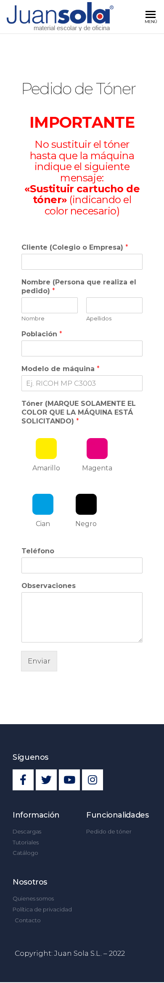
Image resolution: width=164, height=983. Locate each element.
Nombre (33, 318)
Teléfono (37, 551)
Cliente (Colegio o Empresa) (74, 247)
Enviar (39, 661)
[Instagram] (92, 779)
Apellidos (98, 318)
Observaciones (48, 586)
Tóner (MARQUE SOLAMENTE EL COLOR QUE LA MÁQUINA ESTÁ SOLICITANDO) (78, 412)
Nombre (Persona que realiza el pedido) (78, 286)
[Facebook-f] (23, 779)
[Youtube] (69, 779)
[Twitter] (46, 779)
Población (41, 334)
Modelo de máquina (60, 369)
